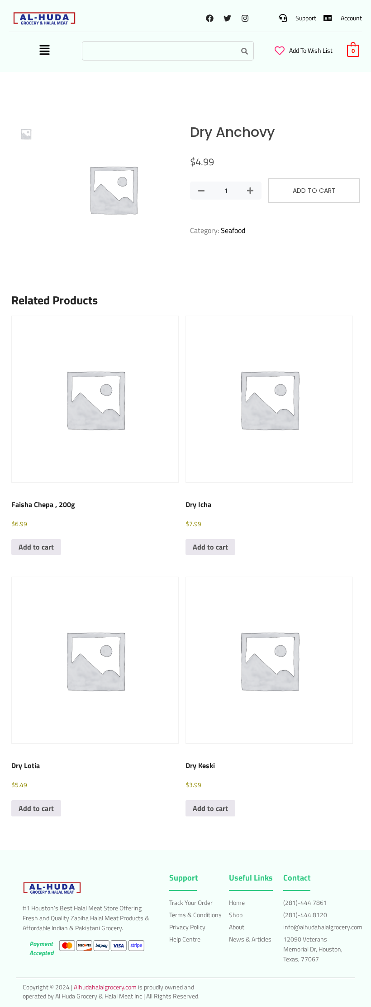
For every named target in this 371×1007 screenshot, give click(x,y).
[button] (44, 51)
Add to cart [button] (36, 546)
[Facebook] (209, 18)
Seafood (233, 230)
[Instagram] (244, 18)
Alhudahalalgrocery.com (105, 987)
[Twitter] (227, 18)
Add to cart (314, 190)
